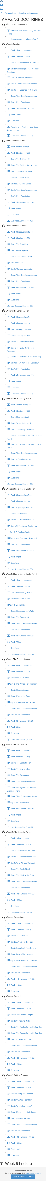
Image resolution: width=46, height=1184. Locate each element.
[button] (1, 2)
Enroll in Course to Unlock (23, 1176)
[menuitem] (1, 6)
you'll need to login (33, 1173)
